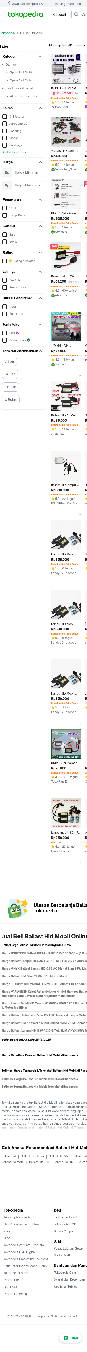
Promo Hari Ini (14, 1280)
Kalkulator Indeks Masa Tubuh (25, 1266)
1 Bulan (10, 387)
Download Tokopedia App (28, 4)
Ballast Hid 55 (58, 1156)
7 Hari (9, 361)
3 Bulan (11, 400)
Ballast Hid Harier (32, 1156)
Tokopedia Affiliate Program (24, 1245)
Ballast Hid (9, 1156)
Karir (7, 1231)
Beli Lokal (11, 1287)
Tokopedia (7, 33)
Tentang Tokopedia (68, 4)
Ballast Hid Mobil (13, 1162)
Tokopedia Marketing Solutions (26, 1259)
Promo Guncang (15, 1294)
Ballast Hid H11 (39, 1162)
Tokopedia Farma (16, 1273)
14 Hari (10, 374)
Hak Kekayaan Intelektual (22, 1224)
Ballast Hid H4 (63, 1162)
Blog (7, 1238)
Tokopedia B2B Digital (19, 1252)
